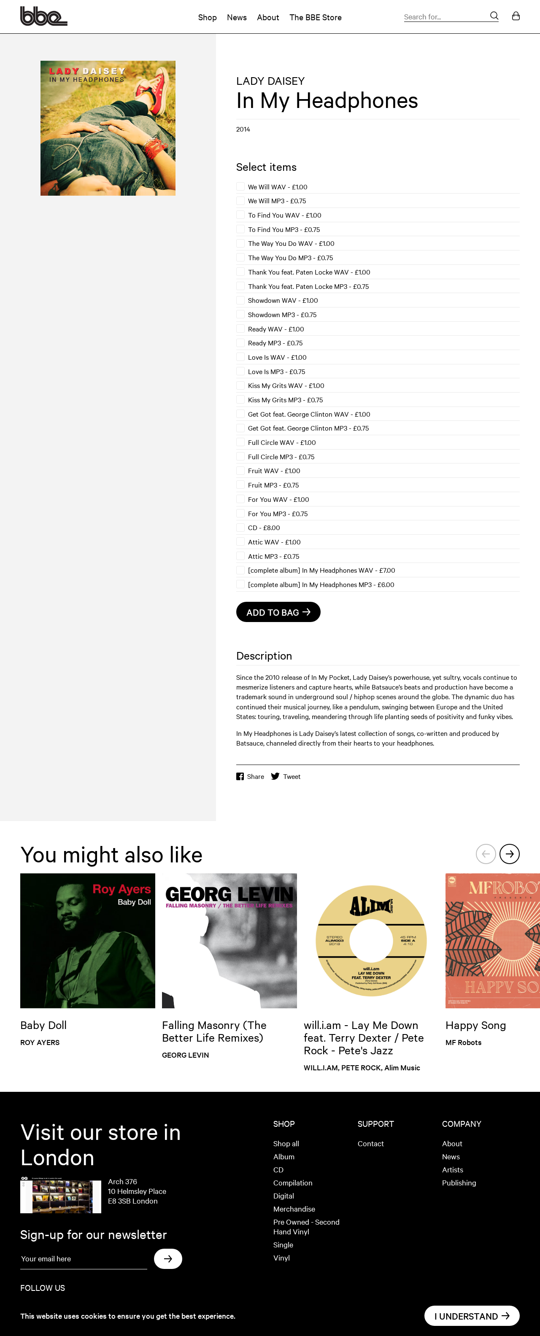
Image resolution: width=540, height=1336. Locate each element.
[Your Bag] (516, 16)
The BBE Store (315, 16)
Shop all (286, 1143)
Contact (371, 1143)
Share (255, 776)
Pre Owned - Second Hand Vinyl (306, 1226)
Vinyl (281, 1257)
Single (283, 1244)
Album (283, 1156)
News (237, 16)
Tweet (292, 776)
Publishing (459, 1182)
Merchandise (294, 1208)
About (268, 16)
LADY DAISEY (270, 80)
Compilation (293, 1182)
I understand (466, 1316)
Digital (283, 1195)
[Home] (44, 22)
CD (278, 1169)
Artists (452, 1169)
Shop (207, 16)
